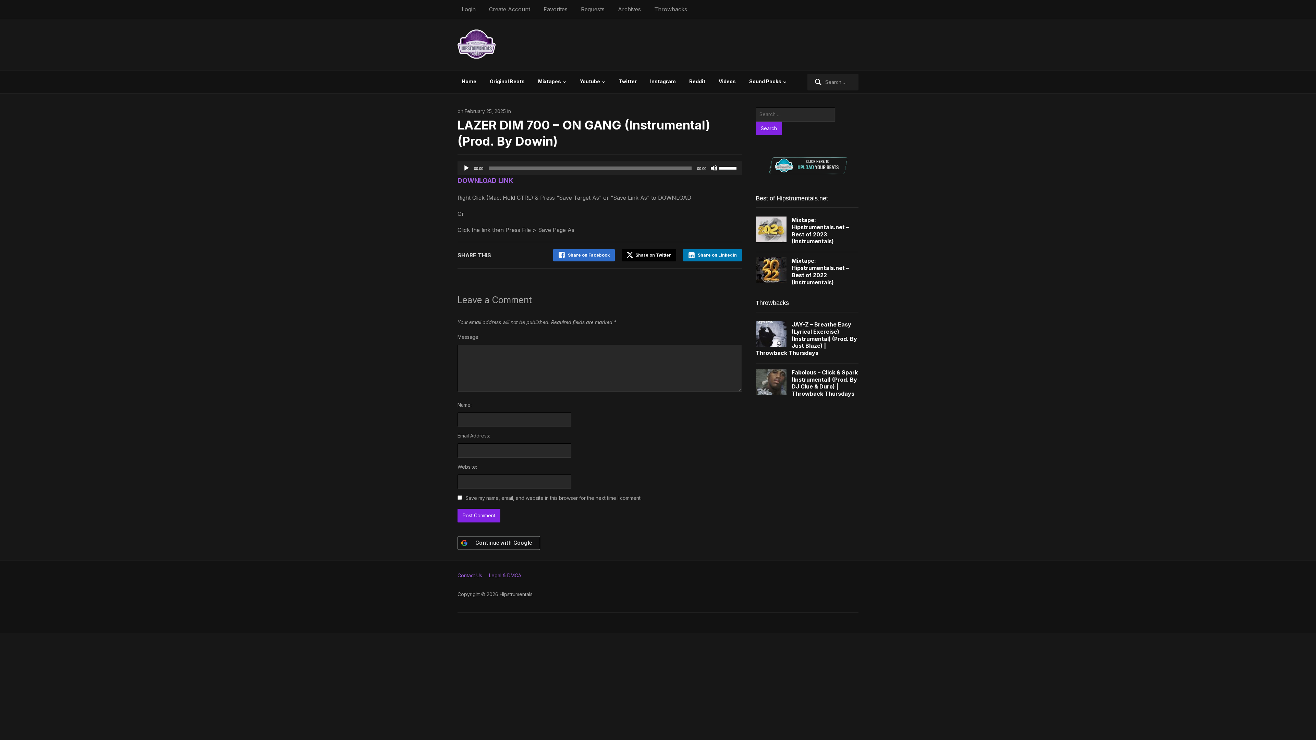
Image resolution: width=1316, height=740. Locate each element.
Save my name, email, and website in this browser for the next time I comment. (553, 498)
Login (469, 9)
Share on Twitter (652, 255)
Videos (727, 81)
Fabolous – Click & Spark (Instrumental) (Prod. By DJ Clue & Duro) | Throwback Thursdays (825, 383)
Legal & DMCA (505, 575)
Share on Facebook (589, 255)
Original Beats (507, 81)
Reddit (697, 81)
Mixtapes (549, 81)
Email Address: (474, 436)
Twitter (628, 81)
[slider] (729, 167)
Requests (593, 9)
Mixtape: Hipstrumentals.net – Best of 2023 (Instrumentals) (820, 231)
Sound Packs (765, 81)
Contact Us (470, 575)
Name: (465, 405)
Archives (629, 9)
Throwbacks (670, 9)
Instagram (663, 81)
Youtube (590, 81)
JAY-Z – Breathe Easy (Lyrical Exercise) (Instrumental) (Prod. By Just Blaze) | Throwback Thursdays (806, 338)
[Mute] (713, 168)
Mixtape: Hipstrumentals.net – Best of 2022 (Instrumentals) (820, 271)
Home (469, 81)
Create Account (509, 9)
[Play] (466, 168)
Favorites (556, 9)
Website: (467, 467)
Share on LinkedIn (717, 255)
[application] (600, 168)
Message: (468, 337)
